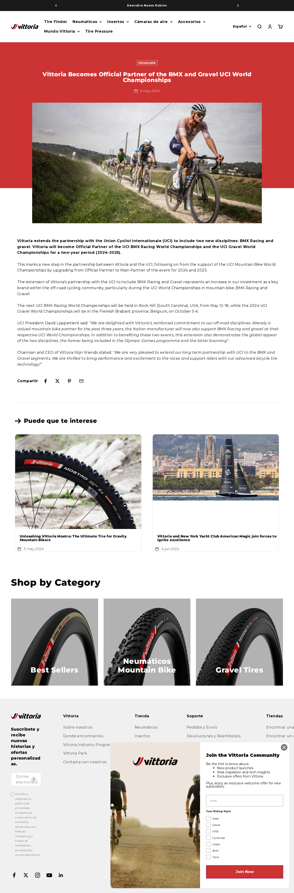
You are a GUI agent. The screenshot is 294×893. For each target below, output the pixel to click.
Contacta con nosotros (84, 762)
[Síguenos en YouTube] (49, 875)
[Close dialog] (284, 747)
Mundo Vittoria (59, 31)
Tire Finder (55, 22)
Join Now (245, 872)
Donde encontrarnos (83, 736)
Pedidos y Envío (202, 727)
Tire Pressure (99, 31)
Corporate (147, 63)
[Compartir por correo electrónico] (81, 381)
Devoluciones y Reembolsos (213, 736)
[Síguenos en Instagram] (37, 875)
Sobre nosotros (77, 727)
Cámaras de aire (151, 22)
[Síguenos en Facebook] (14, 875)
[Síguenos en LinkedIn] (61, 875)
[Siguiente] (238, 5)
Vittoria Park (75, 753)
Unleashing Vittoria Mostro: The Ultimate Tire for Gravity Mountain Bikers (73, 538)
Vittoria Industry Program (88, 745)
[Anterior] (56, 5)
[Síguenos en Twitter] (26, 875)
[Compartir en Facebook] (45, 381)
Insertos (115, 22)
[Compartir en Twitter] (57, 381)
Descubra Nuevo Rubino (147, 5)
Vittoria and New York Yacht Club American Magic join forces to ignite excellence (217, 538)
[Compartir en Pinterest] (69, 381)
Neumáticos (85, 22)
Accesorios (189, 22)
